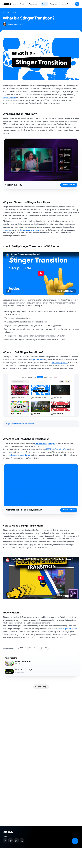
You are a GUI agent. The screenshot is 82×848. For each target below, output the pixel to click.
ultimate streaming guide (29, 230)
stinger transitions (37, 360)
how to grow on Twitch (68, 629)
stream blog (7, 230)
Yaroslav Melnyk (13, 24)
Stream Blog (6, 13)
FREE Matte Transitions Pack (57, 449)
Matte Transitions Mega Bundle (18, 455)
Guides (14, 13)
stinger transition (9, 97)
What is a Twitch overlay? (41, 670)
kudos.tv (8, 831)
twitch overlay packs (60, 363)
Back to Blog (41, 687)
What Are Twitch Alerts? (41, 663)
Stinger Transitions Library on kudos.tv (19, 424)
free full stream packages (45, 443)
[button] (77, 4)
